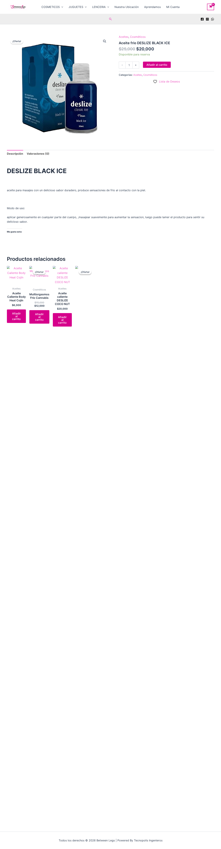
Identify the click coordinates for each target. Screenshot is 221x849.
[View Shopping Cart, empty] (210, 7)
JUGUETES (76, 7)
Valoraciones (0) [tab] (38, 153)
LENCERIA (99, 7)
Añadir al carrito (156, 64)
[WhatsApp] (212, 19)
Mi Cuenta (173, 7)
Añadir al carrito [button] (16, 316)
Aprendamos (152, 7)
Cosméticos (138, 36)
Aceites (123, 36)
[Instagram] (207, 19)
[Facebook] (202, 19)
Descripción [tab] (15, 153)
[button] (61, 7)
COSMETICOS (50, 7)
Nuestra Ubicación (126, 7)
